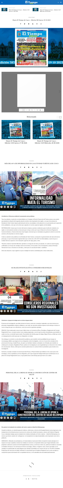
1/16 (23, 110)
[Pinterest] (28, 479)
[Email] (36, 23)
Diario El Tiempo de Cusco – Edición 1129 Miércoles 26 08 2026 (50, 10)
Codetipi (38, 475)
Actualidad (31, 160)
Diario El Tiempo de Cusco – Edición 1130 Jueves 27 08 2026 (19, 10)
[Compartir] (20, 23)
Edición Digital (12, 7)
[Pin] (28, 23)
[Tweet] (24, 23)
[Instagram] (26, 479)
